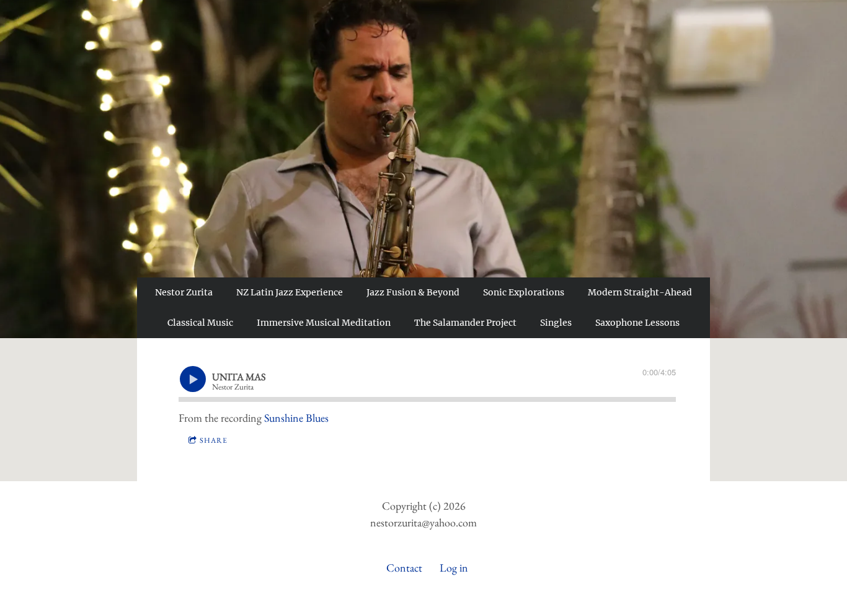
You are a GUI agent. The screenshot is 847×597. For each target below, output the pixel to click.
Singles (556, 322)
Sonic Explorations (523, 292)
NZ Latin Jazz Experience (289, 292)
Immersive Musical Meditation (324, 322)
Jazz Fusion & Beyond (412, 292)
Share (214, 440)
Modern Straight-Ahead (640, 292)
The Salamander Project (465, 322)
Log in (454, 567)
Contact (404, 567)
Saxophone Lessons (637, 322)
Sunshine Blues (296, 418)
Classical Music (200, 322)
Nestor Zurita (184, 292)
